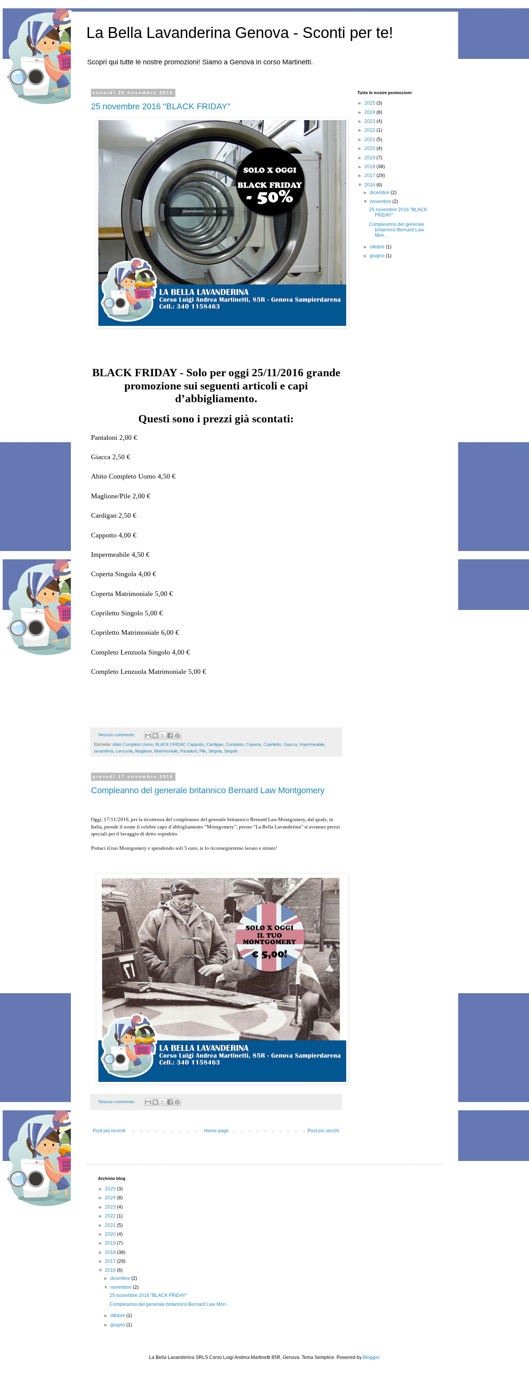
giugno (378, 255)
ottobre (378, 247)
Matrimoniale (166, 751)
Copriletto (272, 744)
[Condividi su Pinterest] (177, 735)
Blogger (371, 1357)
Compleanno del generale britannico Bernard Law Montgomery (208, 790)
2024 (370, 112)
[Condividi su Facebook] (170, 735)
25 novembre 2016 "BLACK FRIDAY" (160, 106)
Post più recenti (109, 1130)
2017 (370, 175)
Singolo (231, 751)
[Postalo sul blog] (155, 735)
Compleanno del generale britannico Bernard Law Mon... (396, 230)
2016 (370, 185)
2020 (370, 148)
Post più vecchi (323, 1130)
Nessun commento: (117, 734)
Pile (202, 751)
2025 (370, 103)
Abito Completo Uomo (132, 744)
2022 (370, 130)
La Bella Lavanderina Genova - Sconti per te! (239, 32)
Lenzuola (124, 751)
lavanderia (103, 751)
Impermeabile (312, 744)
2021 (370, 139)
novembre (381, 201)
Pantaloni (188, 751)
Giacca (290, 744)
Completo (235, 744)
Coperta (253, 744)
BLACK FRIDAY (170, 744)
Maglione (143, 751)
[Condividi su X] (163, 735)
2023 (370, 121)
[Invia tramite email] (148, 735)
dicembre (380, 192)
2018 (370, 166)
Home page (216, 1130)
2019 (370, 157)
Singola (215, 751)
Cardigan (214, 744)
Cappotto (195, 744)
